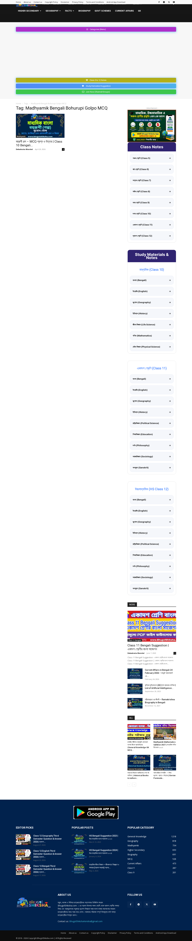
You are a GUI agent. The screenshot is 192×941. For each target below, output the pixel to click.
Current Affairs (124, 10)
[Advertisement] (96, 54)
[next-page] (134, 784)
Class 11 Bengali (134, 640)
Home (18, 2)
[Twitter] (169, 2)
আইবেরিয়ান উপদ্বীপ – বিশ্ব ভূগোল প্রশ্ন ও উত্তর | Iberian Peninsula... (164, 775)
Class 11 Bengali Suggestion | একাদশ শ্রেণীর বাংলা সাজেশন (148, 647)
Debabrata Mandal (24, 149)
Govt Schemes (103, 10)
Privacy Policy (77, 2)
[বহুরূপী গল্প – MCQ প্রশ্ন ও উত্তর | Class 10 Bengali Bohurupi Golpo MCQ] (40, 126)
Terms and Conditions (95, 2)
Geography (52, 10)
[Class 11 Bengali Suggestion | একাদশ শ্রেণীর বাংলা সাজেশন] (152, 626)
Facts (68, 10)
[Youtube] (174, 2)
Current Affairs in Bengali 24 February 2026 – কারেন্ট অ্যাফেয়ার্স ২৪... (159, 673)
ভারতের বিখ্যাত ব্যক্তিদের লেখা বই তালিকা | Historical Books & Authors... (138, 775)
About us (27, 2)
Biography (84, 10)
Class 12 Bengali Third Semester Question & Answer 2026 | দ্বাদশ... (47, 869)
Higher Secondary (28, 10)
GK (139, 10)
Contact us (38, 2)
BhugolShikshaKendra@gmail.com (85, 921)
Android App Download (116, 2)
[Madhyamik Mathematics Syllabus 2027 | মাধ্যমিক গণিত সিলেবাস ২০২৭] (164, 732)
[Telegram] (164, 2)
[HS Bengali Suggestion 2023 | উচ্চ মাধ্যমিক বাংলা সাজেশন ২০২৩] (79, 839)
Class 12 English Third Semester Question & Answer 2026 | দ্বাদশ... (47, 854)
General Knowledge (135, 738)
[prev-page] (129, 784)
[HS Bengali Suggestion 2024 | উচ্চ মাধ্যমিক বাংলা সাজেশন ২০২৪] (79, 854)
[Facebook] (159, 2)
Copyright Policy (51, 2)
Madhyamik (21, 136)
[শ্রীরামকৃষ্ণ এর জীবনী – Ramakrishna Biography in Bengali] (135, 703)
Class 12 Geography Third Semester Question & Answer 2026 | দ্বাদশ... (47, 839)
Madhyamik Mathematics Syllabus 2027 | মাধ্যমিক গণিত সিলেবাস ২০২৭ (164, 745)
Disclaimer (65, 2)
